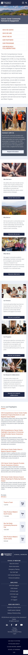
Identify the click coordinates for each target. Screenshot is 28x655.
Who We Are (7, 33)
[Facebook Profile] (11, 625)
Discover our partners (14, 317)
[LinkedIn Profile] (7, 625)
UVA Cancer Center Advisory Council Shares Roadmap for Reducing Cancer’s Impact (13, 479)
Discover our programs (14, 355)
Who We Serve (8, 30)
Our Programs (8, 43)
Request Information (13, 151)
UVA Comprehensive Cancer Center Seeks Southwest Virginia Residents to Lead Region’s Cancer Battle (14, 415)
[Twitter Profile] (16, 625)
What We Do (7, 36)
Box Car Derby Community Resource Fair (10, 525)
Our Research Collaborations (9, 47)
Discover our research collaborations (14, 394)
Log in (14, 633)
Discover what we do (14, 274)
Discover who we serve (14, 198)
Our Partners (8, 40)
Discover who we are (14, 234)
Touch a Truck (8, 502)
